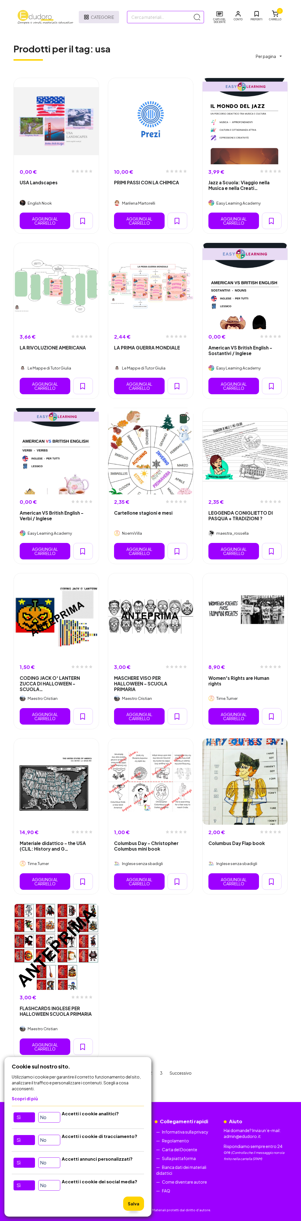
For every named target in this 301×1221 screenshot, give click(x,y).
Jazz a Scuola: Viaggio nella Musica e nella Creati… (239, 185)
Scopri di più (25, 1098)
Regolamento (175, 1140)
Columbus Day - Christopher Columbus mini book (146, 845)
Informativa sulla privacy (185, 1131)
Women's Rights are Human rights (238, 680)
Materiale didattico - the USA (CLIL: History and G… (53, 845)
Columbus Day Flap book (236, 843)
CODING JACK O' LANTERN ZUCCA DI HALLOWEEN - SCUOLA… (50, 683)
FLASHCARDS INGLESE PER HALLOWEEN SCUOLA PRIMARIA (56, 1011)
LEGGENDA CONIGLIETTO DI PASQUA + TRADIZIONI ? (240, 515)
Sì (18, 1117)
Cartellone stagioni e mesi (143, 513)
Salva (133, 1203)
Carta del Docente (179, 1149)
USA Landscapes (39, 182)
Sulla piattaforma (179, 1158)
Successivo (181, 1073)
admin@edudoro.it (242, 1136)
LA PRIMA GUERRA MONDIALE (147, 347)
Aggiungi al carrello (45, 221)
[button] (238, 16)
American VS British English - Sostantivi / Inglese (240, 350)
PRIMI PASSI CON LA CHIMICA (146, 182)
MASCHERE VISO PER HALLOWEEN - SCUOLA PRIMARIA (140, 683)
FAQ (166, 1190)
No (43, 1117)
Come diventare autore (184, 1181)
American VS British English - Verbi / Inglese (51, 515)
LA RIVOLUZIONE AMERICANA (53, 347)
